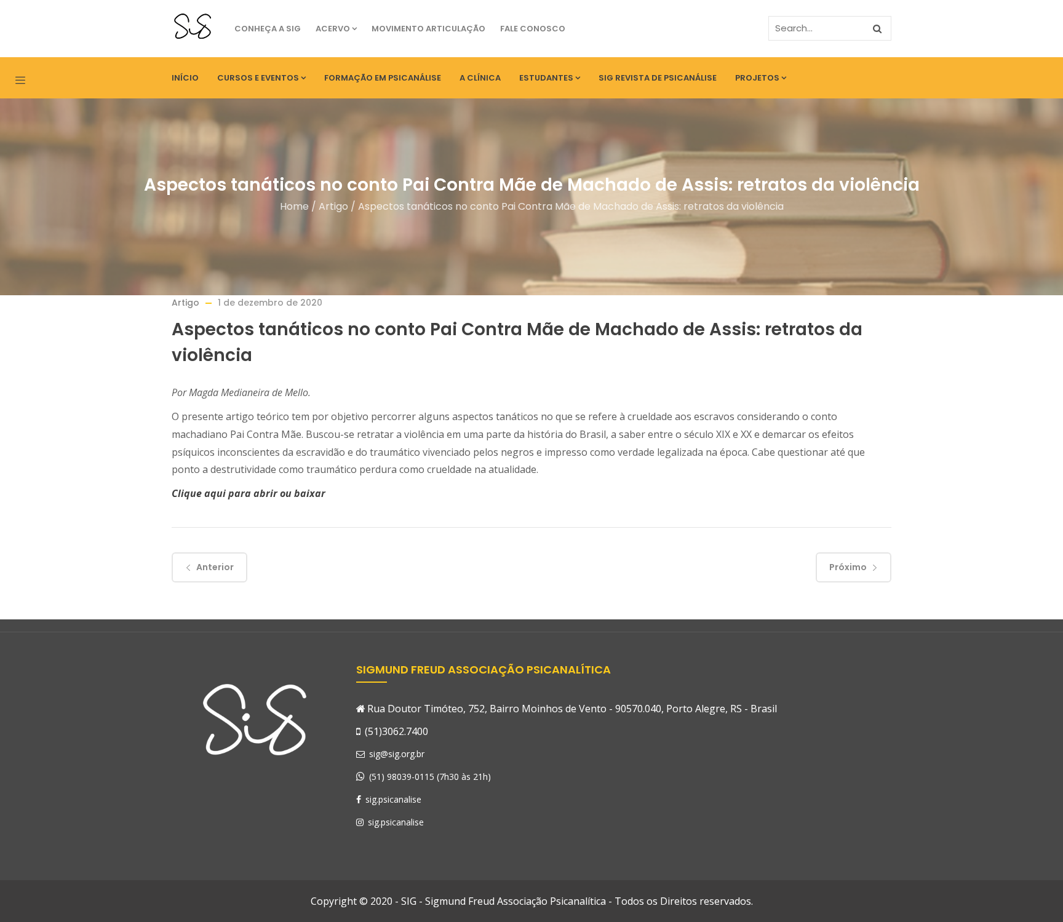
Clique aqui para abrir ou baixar (248, 493)
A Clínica (480, 78)
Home (294, 206)
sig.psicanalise (392, 799)
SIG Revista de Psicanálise (658, 78)
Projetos (757, 78)
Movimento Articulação (428, 28)
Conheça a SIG (267, 28)
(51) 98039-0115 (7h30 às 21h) (430, 776)
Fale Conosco (532, 28)
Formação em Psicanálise (382, 78)
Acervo (333, 28)
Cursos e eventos (258, 78)
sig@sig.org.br (395, 754)
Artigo (333, 206)
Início (185, 78)
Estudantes (546, 78)
